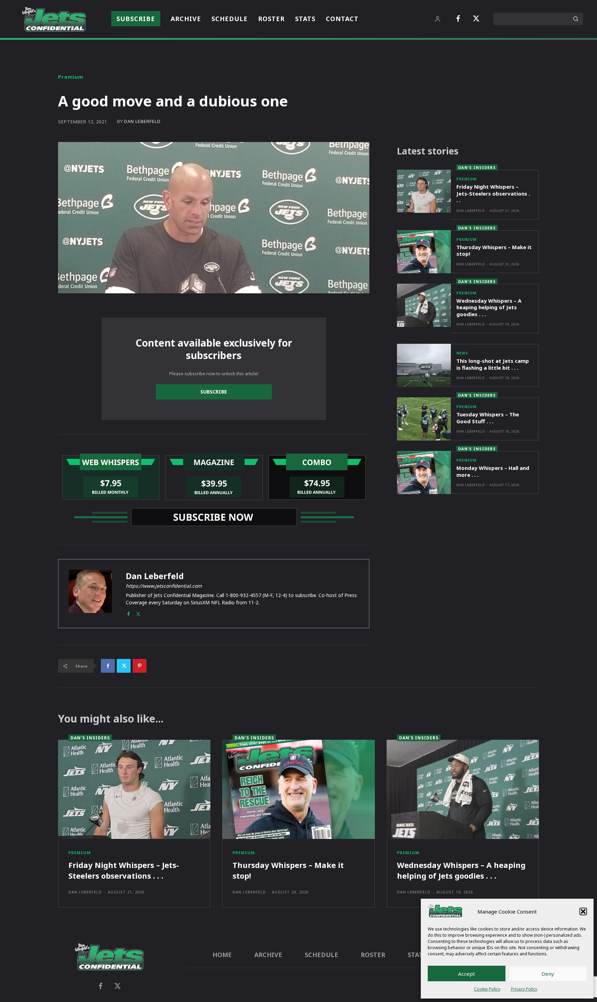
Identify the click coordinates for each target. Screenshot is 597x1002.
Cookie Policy (487, 989)
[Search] (575, 19)
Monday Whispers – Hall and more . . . (492, 471)
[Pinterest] (139, 666)
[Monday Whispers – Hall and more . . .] (424, 472)
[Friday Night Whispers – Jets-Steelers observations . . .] (424, 191)
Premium (70, 76)
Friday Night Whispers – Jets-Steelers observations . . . (493, 193)
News (462, 353)
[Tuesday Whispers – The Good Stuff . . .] (424, 419)
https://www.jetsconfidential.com (164, 586)
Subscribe (213, 391)
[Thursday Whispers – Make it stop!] (424, 251)
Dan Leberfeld (142, 121)
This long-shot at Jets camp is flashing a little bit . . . (492, 364)
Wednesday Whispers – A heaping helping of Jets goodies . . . (488, 307)
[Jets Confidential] (54, 19)
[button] (583, 911)
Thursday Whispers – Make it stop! (494, 250)
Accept (466, 973)
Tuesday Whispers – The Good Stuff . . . (487, 418)
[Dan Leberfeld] (90, 593)
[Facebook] (458, 19)
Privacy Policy (524, 989)
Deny (547, 973)
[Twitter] (476, 19)
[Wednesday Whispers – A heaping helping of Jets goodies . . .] (424, 305)
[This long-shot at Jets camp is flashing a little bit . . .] (424, 365)
